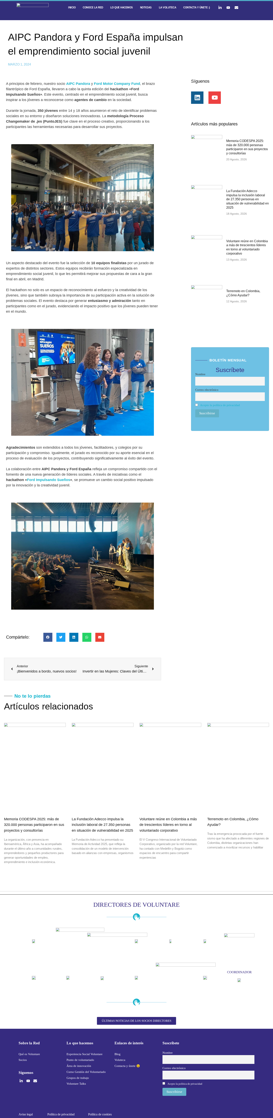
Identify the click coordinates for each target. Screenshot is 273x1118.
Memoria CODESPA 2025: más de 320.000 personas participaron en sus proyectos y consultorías (34, 825)
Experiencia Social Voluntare (85, 1054)
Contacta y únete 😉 (127, 1065)
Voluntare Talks (76, 1083)
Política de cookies (100, 1114)
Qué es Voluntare (29, 1054)
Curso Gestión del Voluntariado (86, 1071)
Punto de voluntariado (80, 1059)
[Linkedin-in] (220, 7)
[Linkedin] (197, 97)
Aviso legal (26, 1114)
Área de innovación (79, 1065)
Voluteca (120, 1059)
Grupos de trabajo (78, 1077)
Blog (118, 1054)
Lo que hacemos (121, 7)
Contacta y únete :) (196, 7)
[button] (47, 637)
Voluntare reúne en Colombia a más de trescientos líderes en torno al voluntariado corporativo (168, 825)
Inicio (72, 7)
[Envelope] (236, 7)
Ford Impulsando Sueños (48, 480)
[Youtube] (228, 7)
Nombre (200, 374)
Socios (23, 1059)
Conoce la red (93, 7)
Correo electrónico (206, 389)
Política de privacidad (61, 1114)
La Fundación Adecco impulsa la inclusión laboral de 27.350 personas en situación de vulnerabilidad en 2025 (247, 199)
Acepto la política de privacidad (220, 405)
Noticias (146, 7)
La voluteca (167, 7)
